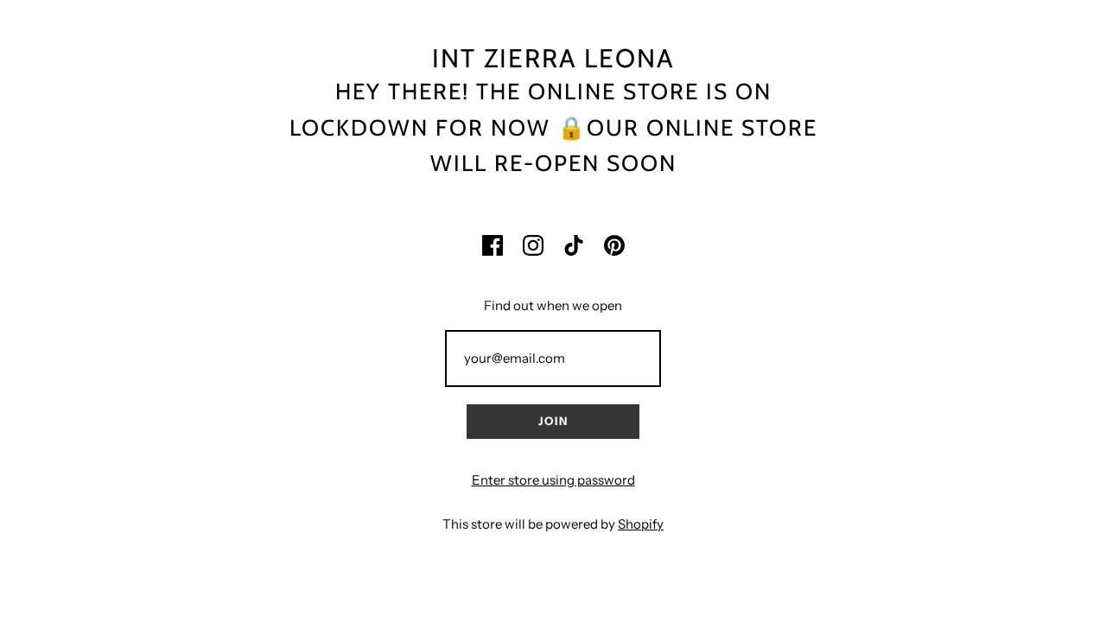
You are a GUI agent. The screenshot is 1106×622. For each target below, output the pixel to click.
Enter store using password (553, 480)
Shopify (641, 524)
